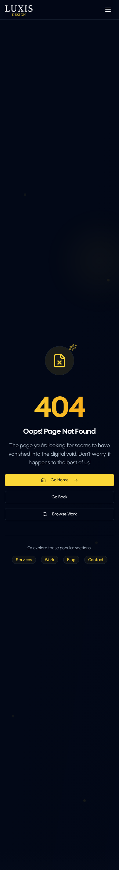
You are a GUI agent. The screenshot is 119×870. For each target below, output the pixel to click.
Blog (71, 559)
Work (49, 559)
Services (24, 559)
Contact (95, 559)
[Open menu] (108, 10)
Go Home (60, 480)
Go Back (59, 497)
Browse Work (64, 514)
